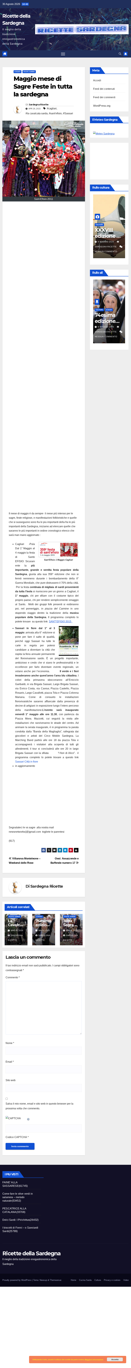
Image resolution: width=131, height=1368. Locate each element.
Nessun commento (100, 251)
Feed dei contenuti (104, 89)
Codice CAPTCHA (16, 1137)
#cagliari (52, 108)
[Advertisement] (44, 358)
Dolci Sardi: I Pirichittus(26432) (20, 1219)
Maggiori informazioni (94, 1359)
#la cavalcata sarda (37, 113)
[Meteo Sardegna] (104, 133)
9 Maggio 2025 (100, 242)
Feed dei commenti (104, 97)
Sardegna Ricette (39, 104)
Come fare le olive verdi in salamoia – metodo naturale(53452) (17, 1197)
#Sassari (68, 113)
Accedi (97, 80)
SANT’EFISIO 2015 (61, 621)
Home (73, 1280)
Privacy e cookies (112, 1280)
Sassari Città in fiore (26, 761)
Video (126, 1280)
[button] (120, 53)
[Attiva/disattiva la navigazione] (63, 53)
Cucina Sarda (85, 1280)
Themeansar (55, 1280)
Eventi (17, 72)
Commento (13, 977)
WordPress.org (102, 105)
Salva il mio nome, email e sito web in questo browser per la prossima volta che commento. (39, 1106)
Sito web (10, 1080)
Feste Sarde (29, 72)
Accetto (115, 1359)
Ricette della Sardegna (31, 1253)
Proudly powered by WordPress (17, 1280)
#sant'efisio (55, 113)
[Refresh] (28, 1118)
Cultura (93, 225)
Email (10, 1061)
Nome (10, 1043)
